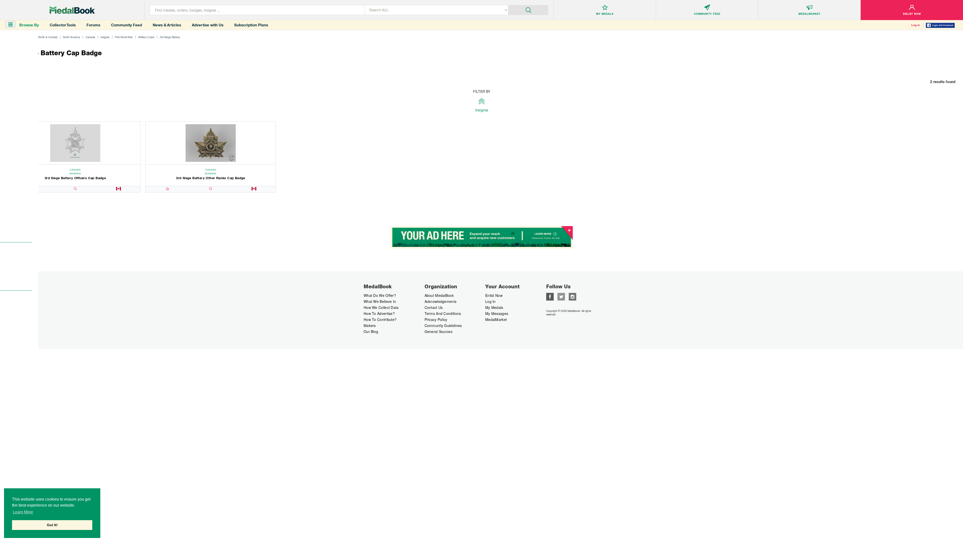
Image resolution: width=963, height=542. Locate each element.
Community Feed (126, 25)
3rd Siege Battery (170, 37)
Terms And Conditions (443, 313)
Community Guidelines (443, 325)
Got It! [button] (52, 525)
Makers (370, 325)
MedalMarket (496, 319)
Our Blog (371, 331)
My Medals (494, 307)
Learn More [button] (23, 512)
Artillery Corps (146, 37)
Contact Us (434, 307)
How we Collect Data (381, 307)
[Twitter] (561, 296)
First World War (124, 37)
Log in (915, 25)
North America (71, 37)
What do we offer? (380, 295)
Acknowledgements (441, 301)
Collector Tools (63, 25)
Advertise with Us (207, 25)
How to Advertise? (379, 313)
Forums (93, 25)
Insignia (105, 37)
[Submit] (528, 9)
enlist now (494, 295)
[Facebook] (550, 296)
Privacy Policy (436, 319)
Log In (490, 301)
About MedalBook (439, 295)
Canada (90, 37)
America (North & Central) (42, 37)
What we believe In (380, 301)
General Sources (439, 331)
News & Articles (167, 25)
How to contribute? (380, 319)
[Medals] (72, 10)
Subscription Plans (251, 25)
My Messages (496, 313)
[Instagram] (572, 296)
